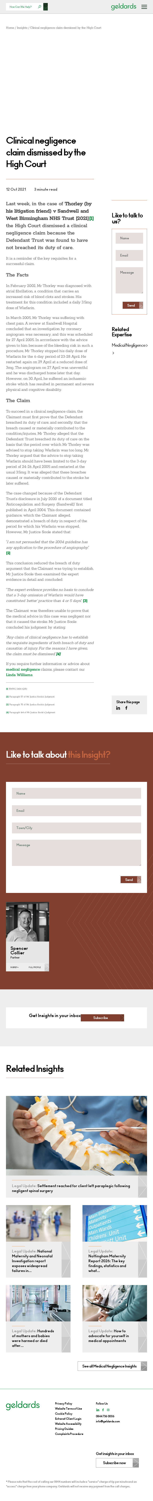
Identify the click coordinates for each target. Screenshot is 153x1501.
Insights (22, 28)
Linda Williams (19, 675)
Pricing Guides (64, 1429)
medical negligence (23, 669)
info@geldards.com (108, 1421)
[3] (7, 704)
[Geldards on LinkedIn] (118, 708)
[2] (7, 696)
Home (10, 28)
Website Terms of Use (68, 1408)
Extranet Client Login (68, 1418)
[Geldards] (123, 6)
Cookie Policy (63, 1413)
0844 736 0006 (105, 1416)
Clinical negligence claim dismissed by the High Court (65, 28)
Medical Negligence (128, 345)
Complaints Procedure (69, 1434)
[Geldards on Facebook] (126, 708)
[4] (7, 712)
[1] (7, 688)
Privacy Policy (63, 1403)
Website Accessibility (68, 1424)
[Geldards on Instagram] (108, 1409)
